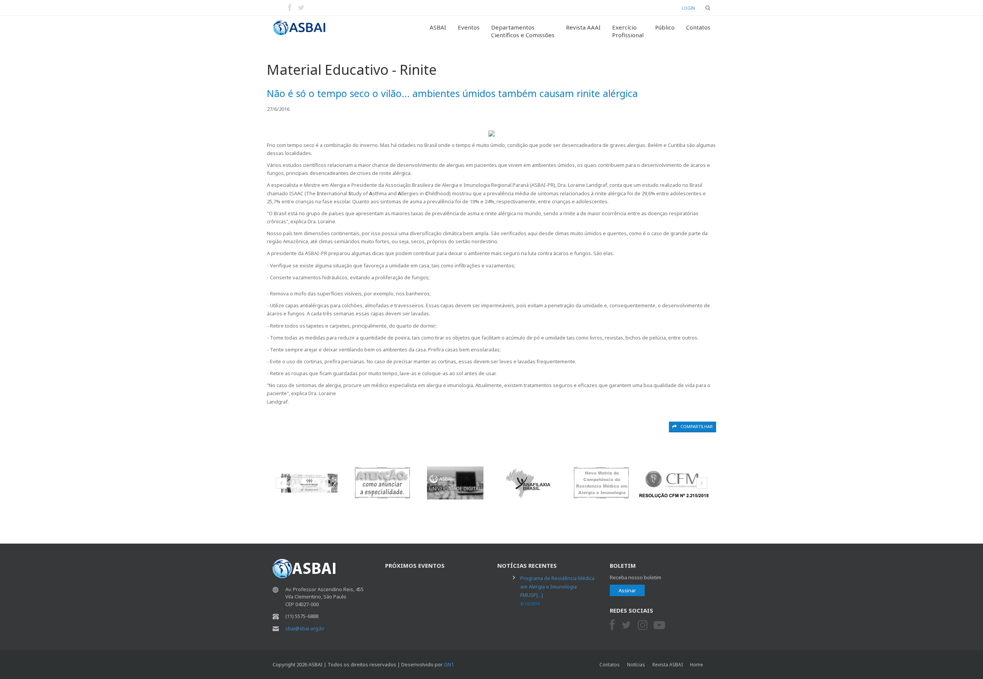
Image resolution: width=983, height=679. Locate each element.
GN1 (449, 664)
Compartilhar (696, 426)
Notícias (636, 664)
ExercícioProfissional (628, 31)
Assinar (627, 590)
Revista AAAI (583, 27)
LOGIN (688, 8)
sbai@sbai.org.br (304, 628)
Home (696, 664)
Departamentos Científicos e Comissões (522, 31)
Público (665, 27)
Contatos (698, 27)
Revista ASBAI (667, 664)
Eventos (469, 27)
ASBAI (438, 27)
